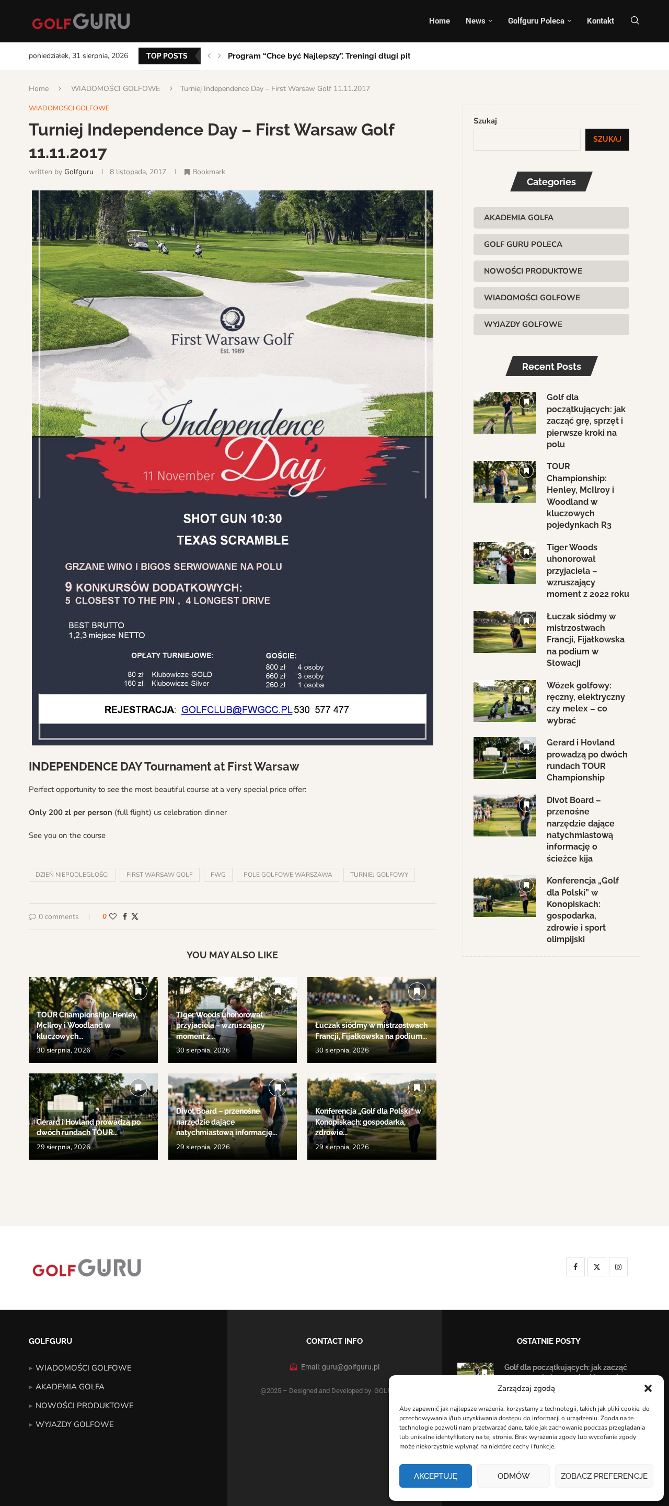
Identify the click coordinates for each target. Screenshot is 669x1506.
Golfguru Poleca (536, 21)
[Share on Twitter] (135, 917)
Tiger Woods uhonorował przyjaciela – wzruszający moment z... (220, 1025)
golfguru (79, 172)
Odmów (514, 1476)
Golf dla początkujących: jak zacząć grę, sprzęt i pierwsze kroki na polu (586, 420)
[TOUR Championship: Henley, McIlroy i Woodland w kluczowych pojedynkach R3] (505, 482)
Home (439, 21)
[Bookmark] (138, 991)
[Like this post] (113, 917)
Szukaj (485, 121)
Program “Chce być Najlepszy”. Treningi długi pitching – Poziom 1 (351, 56)
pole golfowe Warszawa (288, 874)
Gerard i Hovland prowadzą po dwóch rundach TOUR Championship (587, 760)
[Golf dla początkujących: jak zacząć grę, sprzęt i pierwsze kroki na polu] (505, 413)
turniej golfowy (379, 874)
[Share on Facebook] (125, 917)
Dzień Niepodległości (72, 874)
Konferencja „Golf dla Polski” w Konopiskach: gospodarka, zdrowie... (368, 1122)
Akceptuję (435, 1476)
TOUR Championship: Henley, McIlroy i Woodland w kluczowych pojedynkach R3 (580, 495)
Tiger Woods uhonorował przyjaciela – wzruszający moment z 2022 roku (588, 570)
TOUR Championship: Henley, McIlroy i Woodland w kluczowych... (87, 1025)
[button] (648, 1388)
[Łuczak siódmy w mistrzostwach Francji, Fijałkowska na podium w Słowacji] (505, 632)
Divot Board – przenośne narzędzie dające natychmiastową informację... (226, 1122)
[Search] (635, 21)
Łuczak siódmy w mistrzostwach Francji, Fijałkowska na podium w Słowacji (586, 640)
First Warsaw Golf (159, 874)
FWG (218, 874)
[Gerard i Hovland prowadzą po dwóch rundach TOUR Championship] (505, 758)
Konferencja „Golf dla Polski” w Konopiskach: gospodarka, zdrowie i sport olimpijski (583, 910)
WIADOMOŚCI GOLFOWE (115, 89)
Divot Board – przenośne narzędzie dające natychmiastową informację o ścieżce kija (581, 829)
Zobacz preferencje (604, 1476)
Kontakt (600, 21)
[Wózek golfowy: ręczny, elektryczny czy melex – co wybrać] (505, 701)
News (476, 21)
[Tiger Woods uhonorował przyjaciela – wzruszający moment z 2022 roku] (505, 563)
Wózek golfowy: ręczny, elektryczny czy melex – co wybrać (586, 703)
